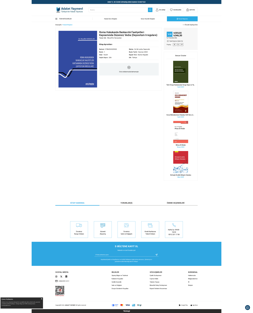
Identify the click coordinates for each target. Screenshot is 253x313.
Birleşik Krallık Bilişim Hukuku (180, 175)
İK (188, 282)
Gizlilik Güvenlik (116, 282)
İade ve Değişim (117, 285)
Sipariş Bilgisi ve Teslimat (120, 275)
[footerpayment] (126, 305)
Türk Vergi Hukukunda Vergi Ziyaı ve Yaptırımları (180, 85)
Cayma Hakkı (154, 279)
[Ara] (150, 10)
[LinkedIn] (66, 276)
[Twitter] (61, 276)
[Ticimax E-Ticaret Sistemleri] (126, 311)
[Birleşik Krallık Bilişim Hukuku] (180, 162)
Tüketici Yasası (154, 282)
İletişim (190, 285)
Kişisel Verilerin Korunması (158, 288)
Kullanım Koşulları (117, 279)
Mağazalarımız (193, 279)
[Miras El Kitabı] (180, 132)
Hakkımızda (192, 275)
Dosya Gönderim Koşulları (120, 288)
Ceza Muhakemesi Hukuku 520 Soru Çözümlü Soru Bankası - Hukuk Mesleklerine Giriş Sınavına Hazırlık (180, 115)
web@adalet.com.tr (64, 281)
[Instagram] (56, 276)
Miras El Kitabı (181, 145)
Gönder (156, 254)
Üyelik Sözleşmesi (155, 275)
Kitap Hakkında (77, 203)
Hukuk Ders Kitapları (110, 19)
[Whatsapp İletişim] (247, 307)
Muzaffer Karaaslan (114, 38)
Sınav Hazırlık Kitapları (148, 19)
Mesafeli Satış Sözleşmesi (158, 285)
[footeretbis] (59, 291)
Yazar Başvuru (183, 19)
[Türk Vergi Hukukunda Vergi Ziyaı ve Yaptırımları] (180, 72)
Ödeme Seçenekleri (175, 203)
